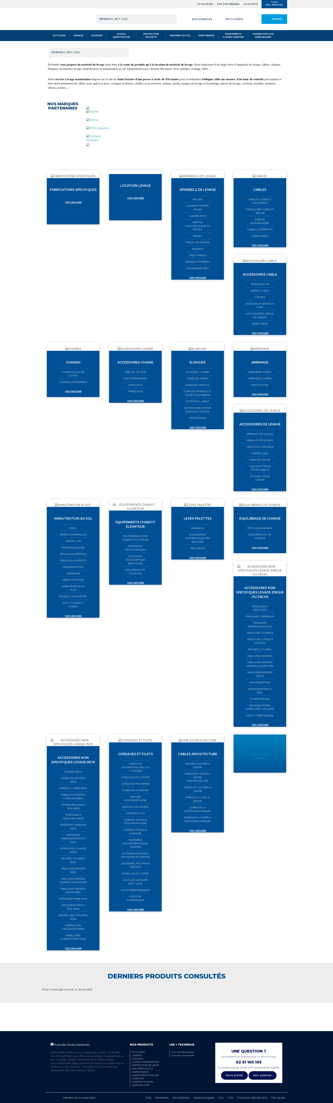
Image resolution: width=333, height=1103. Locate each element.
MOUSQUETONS (260, 682)
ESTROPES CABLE (197, 401)
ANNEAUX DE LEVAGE (259, 433)
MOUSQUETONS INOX (73, 898)
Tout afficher (73, 202)
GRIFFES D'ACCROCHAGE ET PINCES (197, 226)
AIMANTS (197, 248)
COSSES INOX (73, 771)
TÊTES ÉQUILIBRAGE (259, 528)
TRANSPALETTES (73, 566)
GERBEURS (73, 573)
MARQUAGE (135, 391)
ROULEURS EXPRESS (73, 553)
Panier (277, 19)
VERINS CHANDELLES (73, 534)
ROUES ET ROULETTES (73, 596)
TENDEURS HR (260, 284)
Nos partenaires (228, 4)
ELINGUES (198, 362)
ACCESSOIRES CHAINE (135, 362)
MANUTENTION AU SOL (73, 518)
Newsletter (162, 1097)
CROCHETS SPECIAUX (260, 446)
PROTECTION (197, 417)
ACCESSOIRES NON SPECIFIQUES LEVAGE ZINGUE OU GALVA (260, 592)
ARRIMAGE (259, 362)
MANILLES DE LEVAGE (259, 440)
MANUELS (197, 528)
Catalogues (205, 4)
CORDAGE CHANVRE (135, 790)
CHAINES (73, 362)
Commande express (182, 1052)
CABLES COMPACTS (260, 229)
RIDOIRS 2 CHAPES (260, 649)
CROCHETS (135, 384)
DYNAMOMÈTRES (198, 268)
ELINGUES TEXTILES (198, 384)
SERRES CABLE (259, 290)
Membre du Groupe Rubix (79, 1097)
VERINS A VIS (73, 541)
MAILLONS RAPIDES (259, 655)
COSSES (259, 297)
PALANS (198, 199)
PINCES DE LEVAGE (198, 242)
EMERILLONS (260, 453)
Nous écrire (234, 1075)
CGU (230, 1097)
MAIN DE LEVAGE (260, 459)
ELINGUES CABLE (198, 378)
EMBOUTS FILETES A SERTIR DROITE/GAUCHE (197, 777)
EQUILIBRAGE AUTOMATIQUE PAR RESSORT (197, 538)
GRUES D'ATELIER (73, 579)
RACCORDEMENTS (135, 378)
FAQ (148, 1097)
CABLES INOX (259, 235)
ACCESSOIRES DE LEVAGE (260, 424)
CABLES (259, 190)
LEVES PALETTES (198, 518)
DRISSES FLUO (135, 813)
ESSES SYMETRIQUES (260, 715)
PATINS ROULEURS (73, 547)
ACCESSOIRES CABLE (260, 274)
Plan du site (278, 1097)
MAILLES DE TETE (135, 372)
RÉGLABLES (197, 548)
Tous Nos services (274, 3)
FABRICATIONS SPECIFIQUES (73, 190)
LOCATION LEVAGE (135, 186)
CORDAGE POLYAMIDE (135, 783)
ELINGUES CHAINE (197, 372)
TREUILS (198, 235)
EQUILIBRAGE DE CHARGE (260, 518)
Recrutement (181, 1097)
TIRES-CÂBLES (198, 255)
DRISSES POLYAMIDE (135, 806)
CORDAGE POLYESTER (135, 777)
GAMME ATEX (197, 215)
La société (251, 4)
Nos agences (202, 19)
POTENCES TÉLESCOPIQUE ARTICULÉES (135, 560)
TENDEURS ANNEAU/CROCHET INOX (73, 838)
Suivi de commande (183, 1055)
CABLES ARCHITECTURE (197, 754)
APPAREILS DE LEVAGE (198, 190)
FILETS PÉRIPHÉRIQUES (135, 890)
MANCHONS (260, 323)
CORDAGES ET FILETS (135, 754)
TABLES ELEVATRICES (73, 560)
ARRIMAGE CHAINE (260, 378)
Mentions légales (203, 1097)
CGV (221, 1097)
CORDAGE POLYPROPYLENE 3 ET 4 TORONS (135, 767)
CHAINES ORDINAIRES (73, 382)
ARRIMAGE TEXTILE (260, 372)
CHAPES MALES (260, 698)
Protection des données (252, 1097)
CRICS (73, 528)
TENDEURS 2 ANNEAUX (260, 616)
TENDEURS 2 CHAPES (259, 632)
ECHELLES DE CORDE (135, 873)
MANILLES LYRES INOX (73, 788)
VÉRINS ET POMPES (197, 261)
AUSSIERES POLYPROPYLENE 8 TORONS (135, 843)
